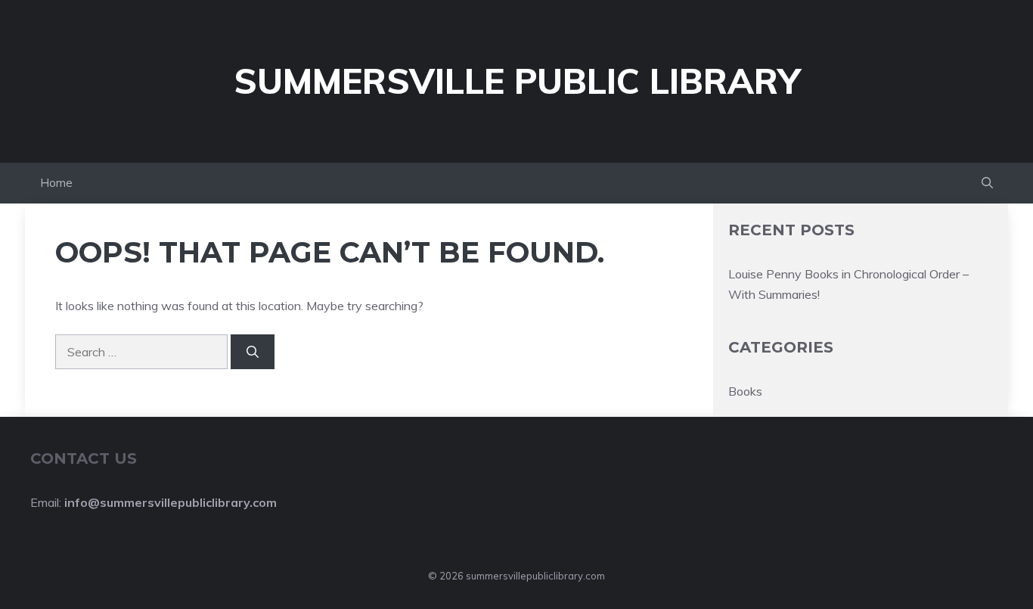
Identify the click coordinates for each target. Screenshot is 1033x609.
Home (56, 183)
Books (745, 391)
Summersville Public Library (517, 81)
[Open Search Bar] (987, 183)
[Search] (253, 351)
